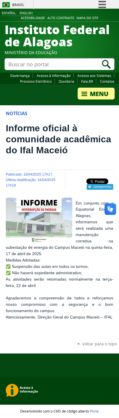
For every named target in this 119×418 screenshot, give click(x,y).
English (26, 13)
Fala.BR (87, 81)
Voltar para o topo (99, 344)
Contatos (107, 81)
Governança (20, 75)
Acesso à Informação (53, 75)
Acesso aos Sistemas (94, 75)
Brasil (18, 4)
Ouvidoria (66, 81)
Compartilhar (103, 187)
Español (9, 13)
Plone (94, 411)
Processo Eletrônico (36, 81)
